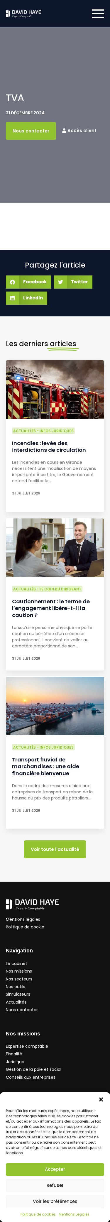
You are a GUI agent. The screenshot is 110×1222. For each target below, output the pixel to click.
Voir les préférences (55, 1201)
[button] (101, 1099)
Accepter (55, 1169)
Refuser (55, 1185)
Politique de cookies (38, 1214)
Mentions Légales (74, 1214)
